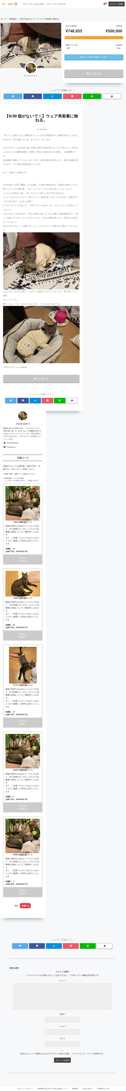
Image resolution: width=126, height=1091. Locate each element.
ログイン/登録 (116, 4)
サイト (62, 1038)
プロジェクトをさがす (56, 4)
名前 (62, 1014)
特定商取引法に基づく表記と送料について (52, 1088)
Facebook (11, 447)
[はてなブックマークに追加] (52, 96)
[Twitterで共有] (13, 96)
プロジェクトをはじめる (33, 4)
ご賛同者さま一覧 (102, 1088)
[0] (104, 4)
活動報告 (13, 19)
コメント (62, 980)
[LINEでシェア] (92, 96)
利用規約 (75, 1088)
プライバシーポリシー (25, 1088)
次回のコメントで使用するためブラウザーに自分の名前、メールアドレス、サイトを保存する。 (62, 1053)
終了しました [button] (94, 73)
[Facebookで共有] (33, 96)
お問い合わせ (87, 1088)
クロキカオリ (22, 423)
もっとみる (8, 439)
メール (62, 1026)
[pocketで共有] (72, 96)
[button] (93, 57)
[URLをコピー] (111, 96)
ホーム (4, 19)
